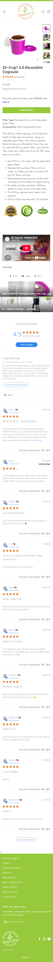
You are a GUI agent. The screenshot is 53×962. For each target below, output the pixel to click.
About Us (7, 872)
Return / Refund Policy (13, 882)
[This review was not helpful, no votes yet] (47, 450)
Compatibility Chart (31, 126)
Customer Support (11, 858)
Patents (6, 863)
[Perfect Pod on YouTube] (49, 938)
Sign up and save (14, 907)
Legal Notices (9, 877)
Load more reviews (26, 839)
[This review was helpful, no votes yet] (43, 450)
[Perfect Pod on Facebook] (39, 938)
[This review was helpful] (43, 619)
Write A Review (26, 344)
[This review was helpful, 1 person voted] (43, 491)
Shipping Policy (10, 887)
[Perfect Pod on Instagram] (44, 938)
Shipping (6, 89)
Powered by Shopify (8, 950)
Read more (37, 440)
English (25, 957)
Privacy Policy (9, 896)
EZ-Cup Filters (14, 199)
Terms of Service (10, 891)
